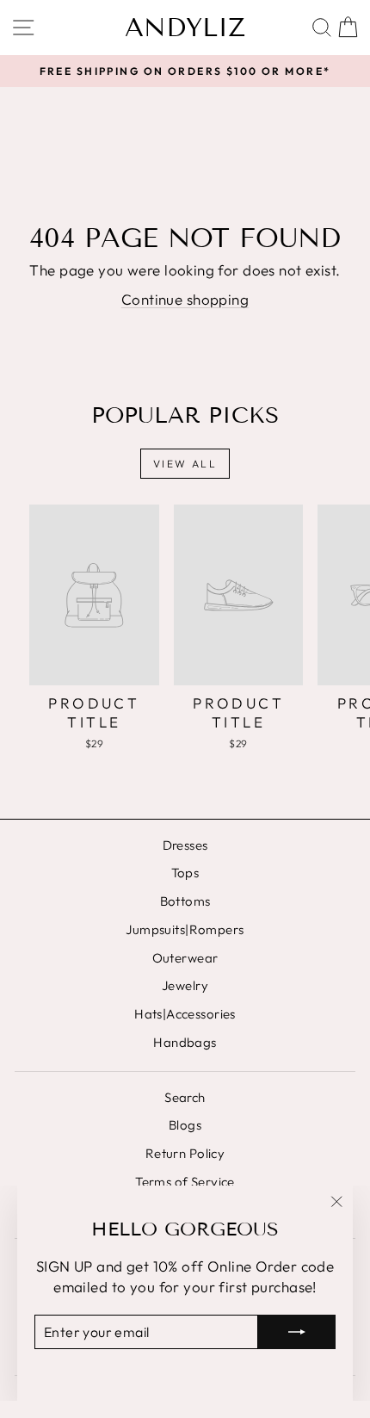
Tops (185, 872)
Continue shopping (185, 299)
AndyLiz (185, 27)
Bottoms (185, 901)
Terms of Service (185, 1181)
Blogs (185, 1125)
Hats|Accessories (185, 1014)
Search (185, 1097)
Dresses (185, 845)
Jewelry (185, 985)
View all (185, 463)
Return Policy (185, 1153)
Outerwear (185, 958)
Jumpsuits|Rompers (185, 929)
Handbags (184, 1042)
